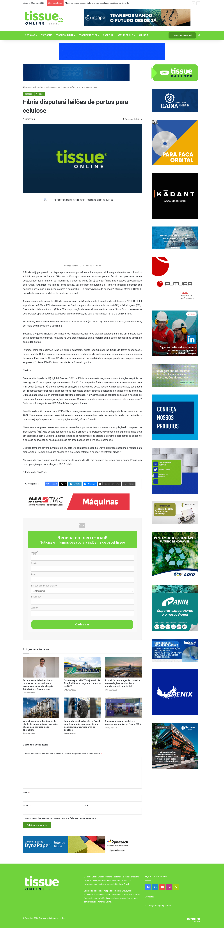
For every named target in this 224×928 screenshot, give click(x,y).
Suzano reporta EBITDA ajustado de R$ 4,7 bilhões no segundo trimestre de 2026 (82, 683)
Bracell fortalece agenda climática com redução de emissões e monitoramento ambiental (122, 683)
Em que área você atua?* (44, 585)
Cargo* (34, 607)
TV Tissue (46, 35)
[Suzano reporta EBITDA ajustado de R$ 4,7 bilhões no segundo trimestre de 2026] (82, 667)
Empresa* (36, 596)
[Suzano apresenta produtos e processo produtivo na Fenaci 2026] (123, 708)
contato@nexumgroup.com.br (158, 905)
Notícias (30, 35)
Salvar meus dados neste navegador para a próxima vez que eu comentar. (61, 818)
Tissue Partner (88, 35)
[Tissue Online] (44, 17)
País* (34, 574)
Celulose (50, 87)
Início (27, 87)
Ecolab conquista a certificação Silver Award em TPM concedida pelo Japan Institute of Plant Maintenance (111, 3)
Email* (34, 563)
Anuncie (143, 35)
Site (86, 805)
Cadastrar (82, 624)
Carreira (108, 35)
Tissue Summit (64, 35)
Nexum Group (125, 35)
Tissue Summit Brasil (182, 35)
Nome (26, 792)
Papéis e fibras (38, 87)
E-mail (26, 805)
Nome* (34, 552)
